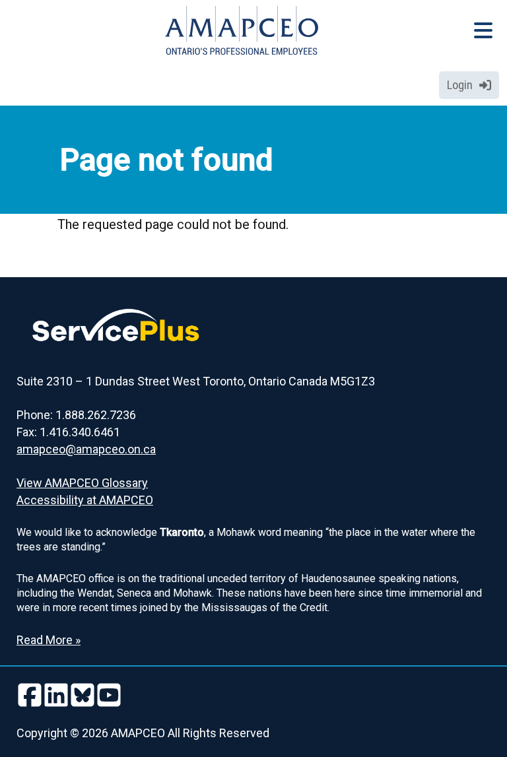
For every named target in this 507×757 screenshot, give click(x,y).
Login (460, 85)
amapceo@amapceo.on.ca (86, 449)
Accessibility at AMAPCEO (85, 500)
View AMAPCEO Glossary (82, 483)
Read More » (49, 640)
